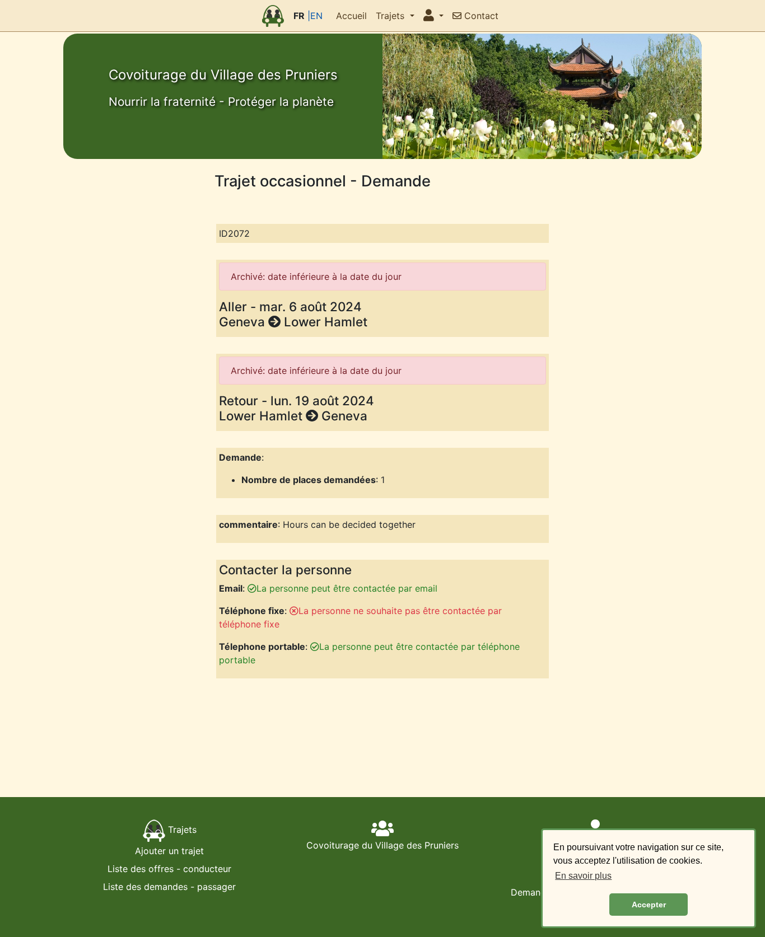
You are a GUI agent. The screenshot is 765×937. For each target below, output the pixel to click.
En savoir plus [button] (583, 875)
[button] (433, 15)
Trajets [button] (391, 15)
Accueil (351, 15)
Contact (479, 15)
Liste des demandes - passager (169, 886)
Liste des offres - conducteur (169, 868)
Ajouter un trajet (169, 850)
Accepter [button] (649, 904)
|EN (315, 15)
